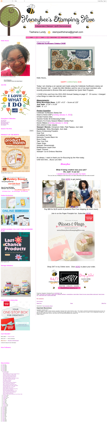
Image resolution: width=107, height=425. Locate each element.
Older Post (104, 303)
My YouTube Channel (5, 122)
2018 (3, 409)
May (4, 401)
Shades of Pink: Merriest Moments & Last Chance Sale (12, 394)
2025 (3, 365)
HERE (67, 179)
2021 (3, 370)
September (5, 397)
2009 (3, 419)
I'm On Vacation (5, 372)
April (4, 402)
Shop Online (3, 121)
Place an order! (11, 336)
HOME (31, 37)
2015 (3, 412)
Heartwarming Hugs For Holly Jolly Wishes (10, 385)
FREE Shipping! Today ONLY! (8, 387)
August (4, 398)
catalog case (54, 294)
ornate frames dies (43, 295)
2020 (3, 407)
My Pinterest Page (4, 123)
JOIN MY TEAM (53, 37)
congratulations (69, 294)
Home (71, 303)
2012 (3, 416)
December (5, 371)
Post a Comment (40, 301)
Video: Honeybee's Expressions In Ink (9, 384)
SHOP (42, 37)
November (5, 395)
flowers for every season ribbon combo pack (88, 294)
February (5, 404)
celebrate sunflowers (61, 294)
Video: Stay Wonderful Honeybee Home (10, 390)
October (4, 396)
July (4, 399)
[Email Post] (61, 293)
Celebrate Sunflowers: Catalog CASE (51, 43)
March (4, 403)
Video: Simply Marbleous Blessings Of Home (11, 378)
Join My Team (3, 120)
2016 (3, 411)
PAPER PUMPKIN (64, 37)
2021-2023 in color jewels (45, 294)
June (4, 400)
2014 (3, 414)
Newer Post (39, 303)
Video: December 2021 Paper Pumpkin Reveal (11, 373)
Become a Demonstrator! (13, 340)
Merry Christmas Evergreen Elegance (9, 382)
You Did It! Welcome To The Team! (9, 386)
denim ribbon (76, 294)
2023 (3, 368)
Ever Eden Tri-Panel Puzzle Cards (9, 379)
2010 (3, 418)
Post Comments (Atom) (48, 306)
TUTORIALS (75, 37)
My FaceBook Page (5, 124)
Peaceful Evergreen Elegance (8, 389)
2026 (3, 364)
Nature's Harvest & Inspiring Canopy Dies (10, 388)
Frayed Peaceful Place (7, 381)
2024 (3, 367)
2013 (3, 415)
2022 (3, 369)
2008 (3, 421)
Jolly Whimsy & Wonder (7, 380)
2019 (3, 408)
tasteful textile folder (51, 295)
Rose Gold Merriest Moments (8, 393)
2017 (3, 410)
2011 (3, 417)
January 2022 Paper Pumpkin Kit (8, 383)
